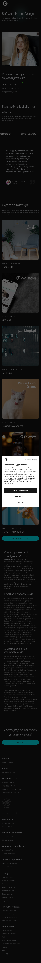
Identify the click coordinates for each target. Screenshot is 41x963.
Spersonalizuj (19, 496)
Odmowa (20, 502)
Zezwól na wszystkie (20, 490)
